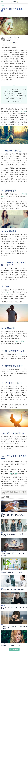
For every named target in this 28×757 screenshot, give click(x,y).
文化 (2, 513)
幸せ (2, 570)
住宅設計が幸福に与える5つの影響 (11, 572)
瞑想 (16, 473)
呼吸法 (11, 473)
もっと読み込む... (14, 649)
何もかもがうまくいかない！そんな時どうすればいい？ (14, 627)
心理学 (2, 5)
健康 (2, 588)
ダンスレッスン (8, 292)
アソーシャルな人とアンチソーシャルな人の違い (14, 608)
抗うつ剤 (23, 111)
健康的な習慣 (3, 551)
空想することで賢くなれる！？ (10, 645)
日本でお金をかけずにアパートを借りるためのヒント (14, 535)
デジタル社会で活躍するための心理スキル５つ (14, 516)
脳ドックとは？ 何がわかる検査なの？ (13, 590)
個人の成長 (3, 643)
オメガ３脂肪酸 (20, 341)
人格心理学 (3, 605)
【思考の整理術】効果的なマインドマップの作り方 (14, 554)
